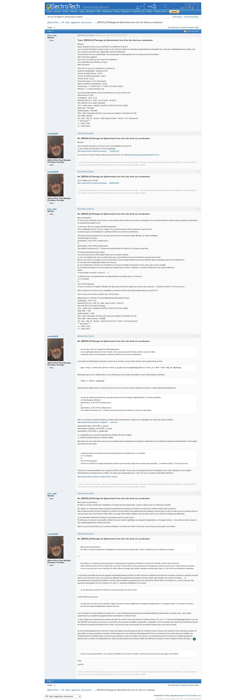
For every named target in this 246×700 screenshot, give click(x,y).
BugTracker (107, 11)
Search (65, 11)
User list (57, 11)
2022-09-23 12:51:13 (85, 209)
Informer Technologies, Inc (191, 696)
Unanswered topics (191, 17)
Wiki (98, 11)
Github (149, 11)
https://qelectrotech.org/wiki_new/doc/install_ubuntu (97, 477)
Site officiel (90, 11)
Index (49, 11)
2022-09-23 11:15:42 (85, 35)
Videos (117, 11)
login (177, 27)
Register (74, 11)
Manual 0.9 (126, 11)
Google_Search (160, 11)
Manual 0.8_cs (138, 11)
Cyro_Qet (52, 35)
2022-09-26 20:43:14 (85, 534)
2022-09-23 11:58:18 (85, 172)
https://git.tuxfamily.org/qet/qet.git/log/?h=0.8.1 (141, 155)
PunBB (166, 696)
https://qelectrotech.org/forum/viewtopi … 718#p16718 (98, 151)
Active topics (177, 17)
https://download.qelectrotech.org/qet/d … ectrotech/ (97, 422)
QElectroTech (53, 22)
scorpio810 (52, 133)
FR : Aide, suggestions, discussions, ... (78, 22)
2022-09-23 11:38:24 (85, 134)
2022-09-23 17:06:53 (85, 336)
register (184, 27)
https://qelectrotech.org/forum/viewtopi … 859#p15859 (98, 183)
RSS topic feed (193, 31)
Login (82, 11)
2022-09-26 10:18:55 (85, 494)
